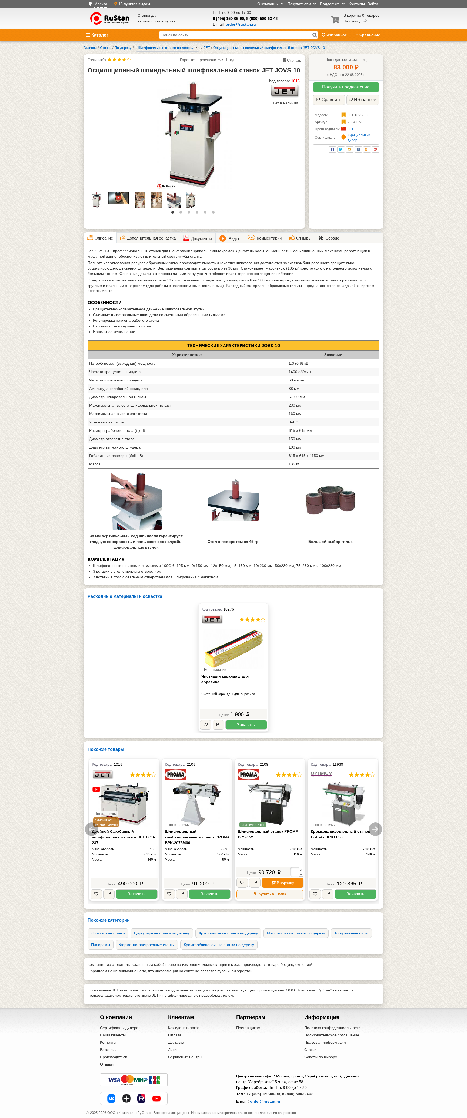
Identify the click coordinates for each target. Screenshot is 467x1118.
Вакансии (108, 1049)
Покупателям (300, 4)
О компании (268, 4)
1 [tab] (174, 213)
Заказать (246, 724)
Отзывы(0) (97, 60)
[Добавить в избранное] (205, 725)
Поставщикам (248, 1028)
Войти (373, 4)
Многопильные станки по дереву (296, 933)
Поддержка (330, 4)
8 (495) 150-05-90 (228, 18)
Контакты (357, 4)
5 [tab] (206, 213)
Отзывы (107, 1064)
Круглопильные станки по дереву (228, 933)
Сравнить (331, 99)
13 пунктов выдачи (134, 4)
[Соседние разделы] (196, 47)
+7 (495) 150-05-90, (263, 1094)
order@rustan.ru (265, 1101)
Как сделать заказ (183, 1028)
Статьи (310, 1049)
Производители (113, 1057)
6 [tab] (214, 213)
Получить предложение (345, 87)
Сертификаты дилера (119, 1028)
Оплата (174, 1035)
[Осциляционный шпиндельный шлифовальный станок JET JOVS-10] (194, 135)
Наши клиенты (113, 1035)
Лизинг (174, 1049)
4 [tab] (198, 213)
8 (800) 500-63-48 (262, 18)
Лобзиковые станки (108, 933)
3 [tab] (190, 213)
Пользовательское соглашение (331, 1035)
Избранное (336, 35)
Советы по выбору (320, 1057)
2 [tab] (182, 213)
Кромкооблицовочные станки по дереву (219, 945)
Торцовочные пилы (351, 933)
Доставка (176, 1042)
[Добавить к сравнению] (218, 725)
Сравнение (369, 35)
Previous (91, 829)
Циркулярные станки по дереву (162, 933)
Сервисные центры (185, 1057)
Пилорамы (100, 945)
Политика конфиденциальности (332, 1028)
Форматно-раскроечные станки (147, 945)
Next (375, 829)
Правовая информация (325, 1042)
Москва (100, 4)
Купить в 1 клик (272, 894)
